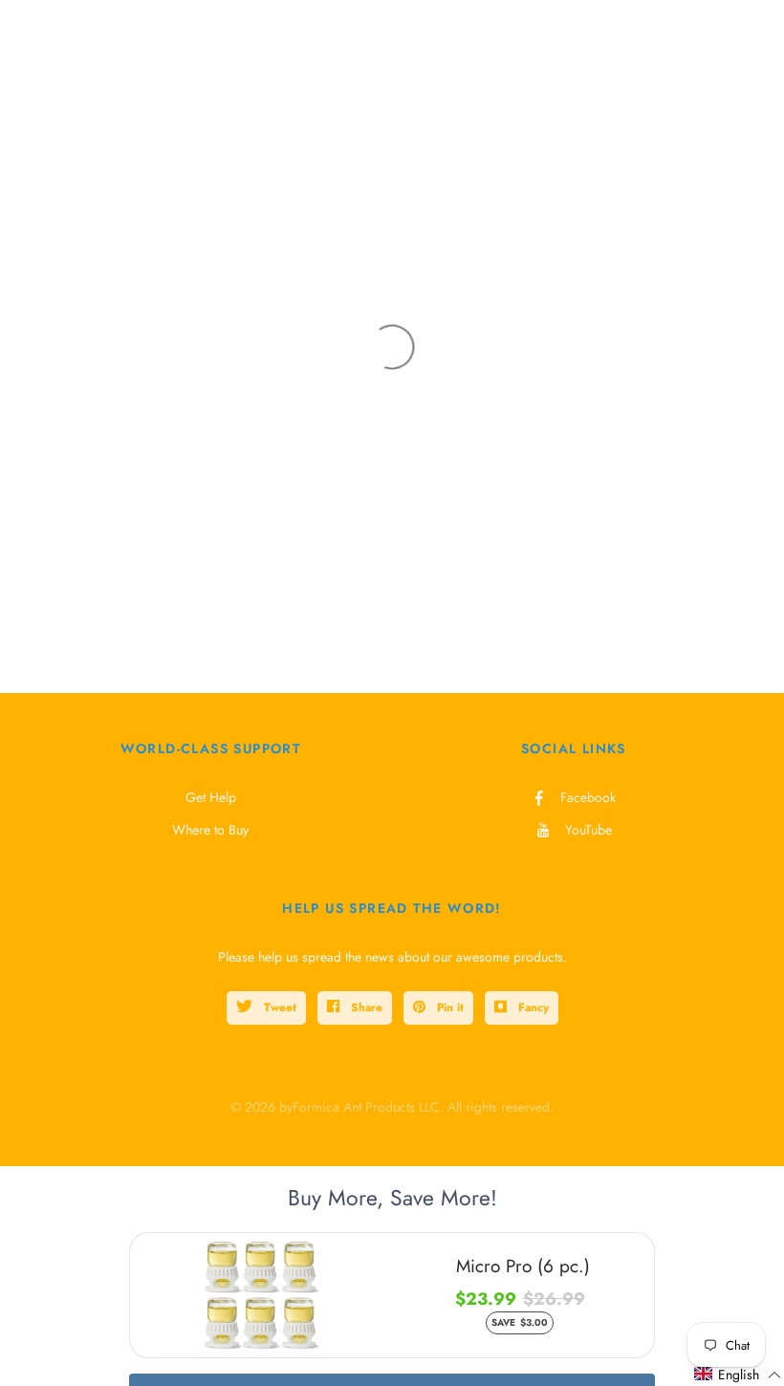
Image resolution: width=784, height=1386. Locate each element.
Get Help (210, 797)
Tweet (278, 1007)
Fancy (531, 1007)
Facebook (588, 797)
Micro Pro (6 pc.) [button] (523, 1266)
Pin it (448, 1007)
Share (364, 1007)
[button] (738, 1374)
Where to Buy (210, 829)
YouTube (588, 829)
